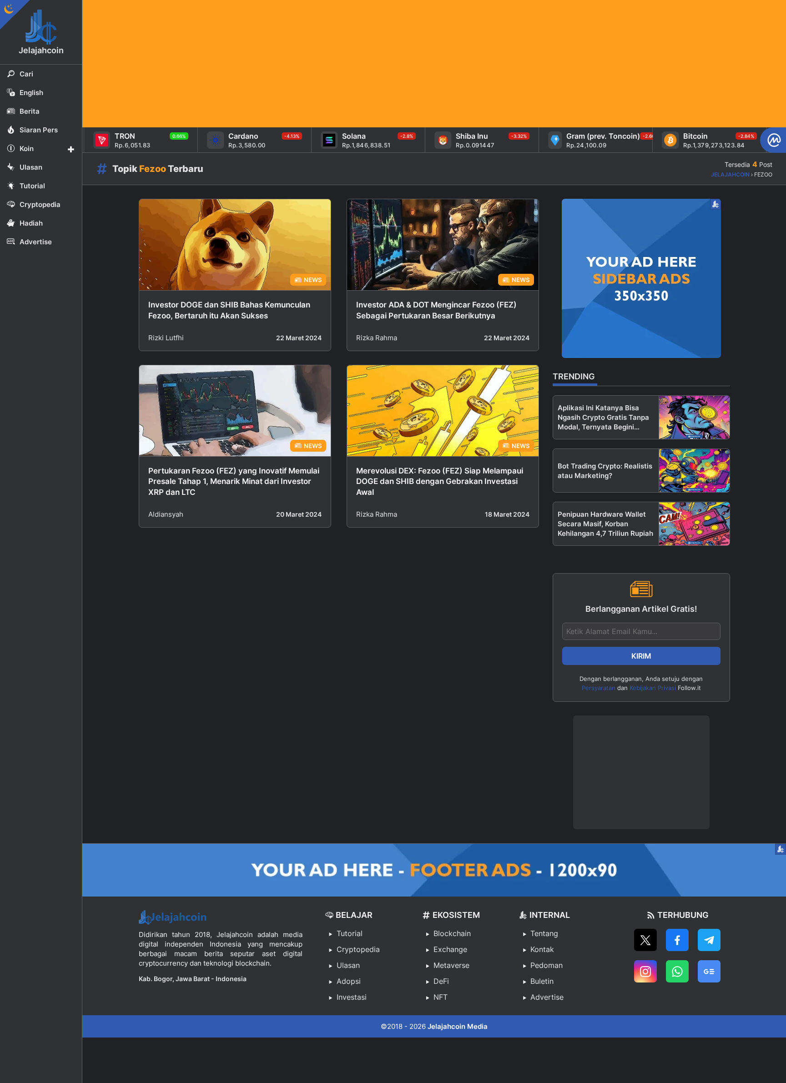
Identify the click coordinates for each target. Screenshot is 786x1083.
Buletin (542, 981)
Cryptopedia (358, 949)
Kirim (641, 655)
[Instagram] (645, 971)
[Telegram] (709, 940)
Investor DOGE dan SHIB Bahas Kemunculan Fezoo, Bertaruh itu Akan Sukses (229, 310)
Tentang (544, 933)
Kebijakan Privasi (653, 687)
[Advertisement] (355, 63)
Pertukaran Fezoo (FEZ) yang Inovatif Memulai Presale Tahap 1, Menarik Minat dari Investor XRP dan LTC (233, 481)
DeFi (441, 981)
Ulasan (348, 965)
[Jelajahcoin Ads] (641, 278)
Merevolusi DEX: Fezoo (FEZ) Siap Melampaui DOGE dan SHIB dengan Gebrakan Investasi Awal (439, 481)
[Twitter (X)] (645, 940)
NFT (440, 997)
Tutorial (350, 933)
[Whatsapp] (677, 971)
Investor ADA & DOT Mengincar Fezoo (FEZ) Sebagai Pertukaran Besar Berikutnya (436, 310)
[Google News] (709, 971)
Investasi (352, 997)
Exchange (450, 949)
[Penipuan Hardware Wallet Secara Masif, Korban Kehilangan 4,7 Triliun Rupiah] (694, 523)
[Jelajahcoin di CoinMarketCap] (773, 140)
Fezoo (152, 168)
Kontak (542, 949)
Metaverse (451, 965)
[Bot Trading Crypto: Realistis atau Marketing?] (694, 470)
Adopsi (349, 981)
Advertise (547, 997)
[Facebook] (677, 940)
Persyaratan (598, 687)
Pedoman (546, 965)
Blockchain (452, 933)
